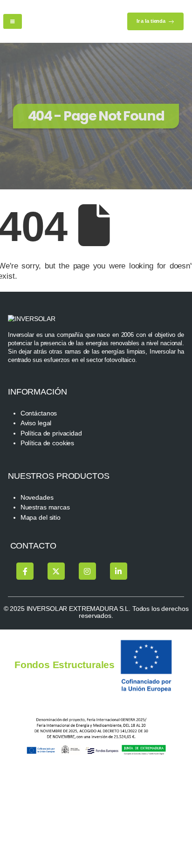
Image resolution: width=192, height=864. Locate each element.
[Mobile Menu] (12, 21)
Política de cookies (47, 443)
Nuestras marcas (45, 507)
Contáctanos (39, 413)
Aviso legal (36, 423)
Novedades (37, 497)
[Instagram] (87, 571)
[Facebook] (25, 571)
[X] (56, 571)
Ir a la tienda (152, 21)
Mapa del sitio (41, 517)
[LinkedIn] (118, 571)
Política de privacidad (51, 433)
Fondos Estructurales (64, 664)
